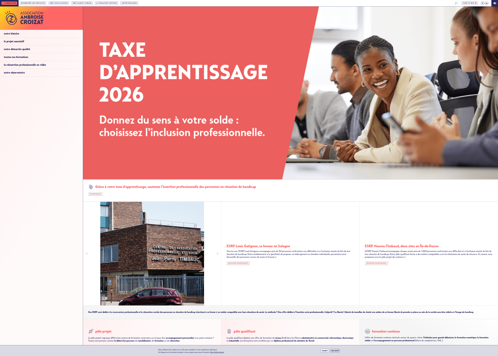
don (468, 3)
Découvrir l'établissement (238, 263)
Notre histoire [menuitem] (11, 33)
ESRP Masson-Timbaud (82, 3)
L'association (10, 3)
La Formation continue (106, 3)
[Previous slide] (86, 253)
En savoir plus (95, 194)
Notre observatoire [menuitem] (14, 72)
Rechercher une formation (33, 3)
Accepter (325, 350)
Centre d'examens (129, 3)
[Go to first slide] (217, 253)
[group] (152, 253)
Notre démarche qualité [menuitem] (17, 49)
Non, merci (335, 350)
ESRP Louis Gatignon (59, 3)
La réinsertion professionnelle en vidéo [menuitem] (25, 64)
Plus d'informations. (217, 352)
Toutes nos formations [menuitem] (16, 57)
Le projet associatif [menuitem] (14, 41)
